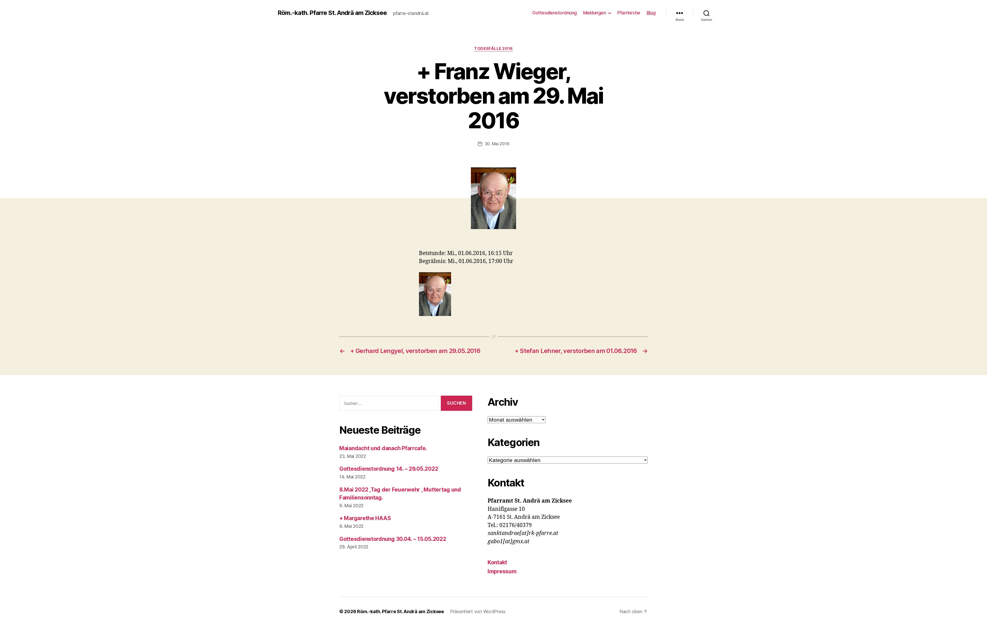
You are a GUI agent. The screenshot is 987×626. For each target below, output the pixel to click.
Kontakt (497, 562)
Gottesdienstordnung (554, 12)
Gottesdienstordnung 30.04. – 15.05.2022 (392, 539)
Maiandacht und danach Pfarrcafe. (383, 448)
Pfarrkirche (628, 12)
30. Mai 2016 (497, 143)
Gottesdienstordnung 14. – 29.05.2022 (388, 469)
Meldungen (594, 12)
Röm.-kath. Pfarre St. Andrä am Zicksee (332, 13)
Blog (651, 12)
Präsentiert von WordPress (478, 611)
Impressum (502, 571)
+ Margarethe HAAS (365, 518)
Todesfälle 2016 (493, 48)
